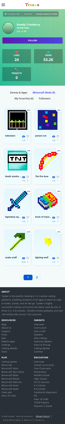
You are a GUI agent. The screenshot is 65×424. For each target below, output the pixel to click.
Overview (39, 324)
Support (6, 331)
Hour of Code (9, 395)
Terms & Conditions (24, 416)
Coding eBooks (9, 348)
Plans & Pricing (42, 344)
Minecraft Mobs (10, 375)
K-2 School (39, 385)
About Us (6, 327)
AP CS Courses (42, 382)
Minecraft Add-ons (12, 382)
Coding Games (9, 361)
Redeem (38, 334)
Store (4, 351)
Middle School (41, 375)
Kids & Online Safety (12, 420)
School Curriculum (44, 365)
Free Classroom (42, 368)
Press (4, 334)
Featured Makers (43, 341)
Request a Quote (43, 406)
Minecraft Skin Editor (13, 371)
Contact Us (39, 420)
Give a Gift (39, 331)
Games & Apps (18, 92)
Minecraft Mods (44, 92)
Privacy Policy (43, 416)
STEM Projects (41, 402)
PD (35, 395)
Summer (38, 351)
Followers (44, 98)
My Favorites (24, 98)
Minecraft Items (10, 385)
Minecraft (28, 14)
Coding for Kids (13, 14)
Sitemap (6, 344)
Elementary (40, 371)
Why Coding (40, 338)
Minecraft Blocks (11, 378)
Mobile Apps (8, 341)
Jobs (4, 338)
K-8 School (39, 388)
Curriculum (40, 327)
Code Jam (7, 392)
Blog (4, 324)
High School (40, 378)
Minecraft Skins (10, 368)
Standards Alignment (45, 392)
